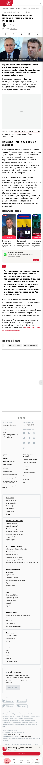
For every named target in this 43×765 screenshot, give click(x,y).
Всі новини (10, 498)
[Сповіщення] (40, 3)
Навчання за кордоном (13, 626)
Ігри (24, 482)
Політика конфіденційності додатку (10, 486)
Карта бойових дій (12, 526)
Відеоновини (10, 509)
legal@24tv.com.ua (25, 736)
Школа (8, 618)
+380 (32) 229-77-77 (14, 734)
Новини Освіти (11, 613)
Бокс (7, 650)
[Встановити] (21, 751)
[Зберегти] (37, 34)
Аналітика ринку (11, 635)
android (8, 700)
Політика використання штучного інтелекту (9, 482)
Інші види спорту (11, 661)
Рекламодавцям (7, 471)
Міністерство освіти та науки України (18, 615)
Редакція (5, 458)
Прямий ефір (10, 506)
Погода (8, 514)
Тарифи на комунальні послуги (16, 580)
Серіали (8, 606)
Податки (8, 583)
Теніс (7, 656)
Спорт (8, 648)
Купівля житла (10, 638)
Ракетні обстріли (11, 523)
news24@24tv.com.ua (9, 425)
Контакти (26, 466)
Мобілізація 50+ (11, 552)
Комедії (8, 603)
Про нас (4, 455)
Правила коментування (30, 459)
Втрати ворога (10, 540)
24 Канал (5, 8)
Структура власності (29, 472)
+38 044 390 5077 (28, 425)
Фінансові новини (12, 577)
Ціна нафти (9, 572)
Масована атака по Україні (14, 534)
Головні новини (11, 500)
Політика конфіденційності (10, 478)
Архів (24, 476)
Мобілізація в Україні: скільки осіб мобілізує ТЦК (22, 563)
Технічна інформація (29, 462)
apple (22, 700)
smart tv (8, 706)
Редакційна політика (8, 461)
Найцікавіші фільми (12, 595)
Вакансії (25, 469)
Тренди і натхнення (12, 641)
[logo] (8, 3)
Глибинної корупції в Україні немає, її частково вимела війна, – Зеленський (21, 134)
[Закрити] (39, 747)
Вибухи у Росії (10, 537)
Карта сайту (26, 479)
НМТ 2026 (9, 621)
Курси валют (10, 575)
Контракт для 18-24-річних (14, 557)
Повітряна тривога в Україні (15, 531)
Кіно (7, 592)
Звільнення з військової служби (16, 549)
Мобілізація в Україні (14, 547)
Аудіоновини (10, 511)
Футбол (8, 653)
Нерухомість (11, 633)
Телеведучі (5, 468)
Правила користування (9, 474)
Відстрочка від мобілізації (14, 560)
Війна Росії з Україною (14, 521)
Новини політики (15, 8)
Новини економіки (13, 569)
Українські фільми (12, 598)
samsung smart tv (22, 706)
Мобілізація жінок (12, 554)
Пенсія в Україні (11, 586)
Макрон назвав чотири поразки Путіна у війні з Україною (31, 8)
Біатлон (8, 658)
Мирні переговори (12, 529)
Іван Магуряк (11, 25)
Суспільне (13, 29)
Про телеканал (7, 464)
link (24, 433)
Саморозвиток (10, 623)
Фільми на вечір (11, 600)
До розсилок (12, 687)
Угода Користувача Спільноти (29, 455)
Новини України (11, 503)
